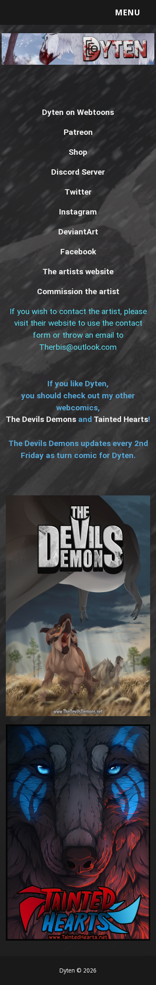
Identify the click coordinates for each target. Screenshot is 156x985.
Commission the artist (78, 291)
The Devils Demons (41, 419)
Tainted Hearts (121, 419)
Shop (78, 152)
